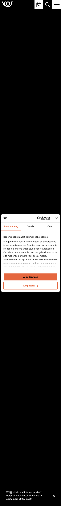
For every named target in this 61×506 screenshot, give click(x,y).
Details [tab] (30, 226)
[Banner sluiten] (57, 218)
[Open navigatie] (56, 4)
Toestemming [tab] (11, 226)
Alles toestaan (30, 277)
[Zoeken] (47, 4)
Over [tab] (50, 226)
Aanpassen (29, 285)
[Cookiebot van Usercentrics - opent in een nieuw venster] (37, 218)
